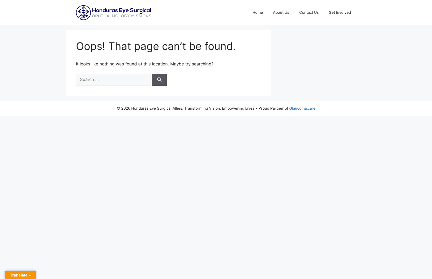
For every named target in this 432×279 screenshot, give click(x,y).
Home (257, 12)
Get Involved (340, 12)
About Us (281, 12)
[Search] (159, 80)
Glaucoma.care (302, 108)
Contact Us (309, 12)
